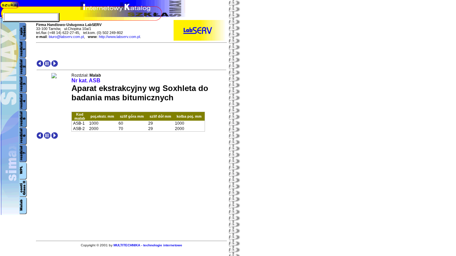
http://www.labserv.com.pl (119, 37)
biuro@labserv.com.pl (66, 37)
